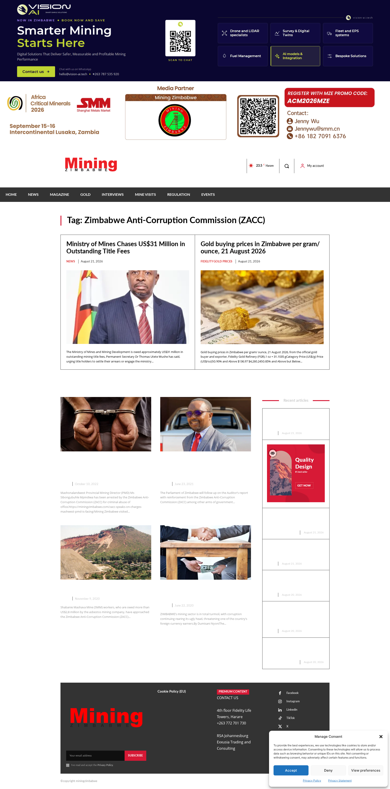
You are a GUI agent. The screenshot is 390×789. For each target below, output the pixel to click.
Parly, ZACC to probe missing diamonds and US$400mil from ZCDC (200, 467)
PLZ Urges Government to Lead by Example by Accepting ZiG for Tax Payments (295, 551)
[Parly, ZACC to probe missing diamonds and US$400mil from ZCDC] (205, 424)
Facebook (292, 693)
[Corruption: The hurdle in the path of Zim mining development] (205, 552)
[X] (280, 727)
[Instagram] (280, 702)
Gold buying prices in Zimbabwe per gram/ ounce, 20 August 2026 (295, 650)
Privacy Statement (340, 780)
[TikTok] (280, 718)
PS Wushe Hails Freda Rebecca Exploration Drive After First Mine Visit (295, 582)
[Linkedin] (280, 710)
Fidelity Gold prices (216, 261)
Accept (291, 770)
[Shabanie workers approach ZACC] (105, 552)
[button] (381, 736)
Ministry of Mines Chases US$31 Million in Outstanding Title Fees (293, 420)
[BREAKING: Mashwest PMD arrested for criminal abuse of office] (105, 424)
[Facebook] (280, 693)
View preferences (365, 770)
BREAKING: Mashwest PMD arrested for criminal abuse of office (98, 467)
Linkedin (291, 709)
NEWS (70, 261)
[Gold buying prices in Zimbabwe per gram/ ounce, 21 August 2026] (262, 307)
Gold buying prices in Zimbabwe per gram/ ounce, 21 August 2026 (295, 520)
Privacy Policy (312, 780)
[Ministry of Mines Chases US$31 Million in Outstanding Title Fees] (127, 307)
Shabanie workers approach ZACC (104, 588)
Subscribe (135, 755)
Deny (328, 770)
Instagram (293, 701)
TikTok (290, 718)
